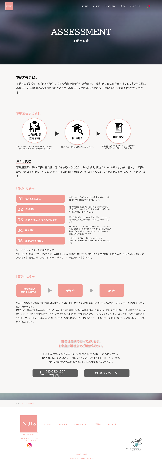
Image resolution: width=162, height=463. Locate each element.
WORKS (96, 6)
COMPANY (110, 6)
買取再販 (97, 12)
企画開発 (97, 10)
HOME (85, 6)
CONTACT (135, 6)
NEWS (123, 6)
